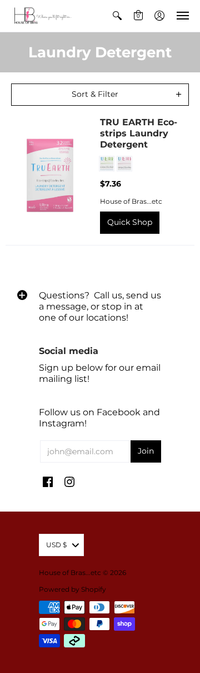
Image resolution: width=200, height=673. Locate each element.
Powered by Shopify (72, 589)
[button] (117, 16)
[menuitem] (117, 16)
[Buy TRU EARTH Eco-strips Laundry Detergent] (50, 175)
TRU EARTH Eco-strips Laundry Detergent (138, 133)
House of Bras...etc (131, 201)
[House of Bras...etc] (41, 16)
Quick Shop (129, 222)
